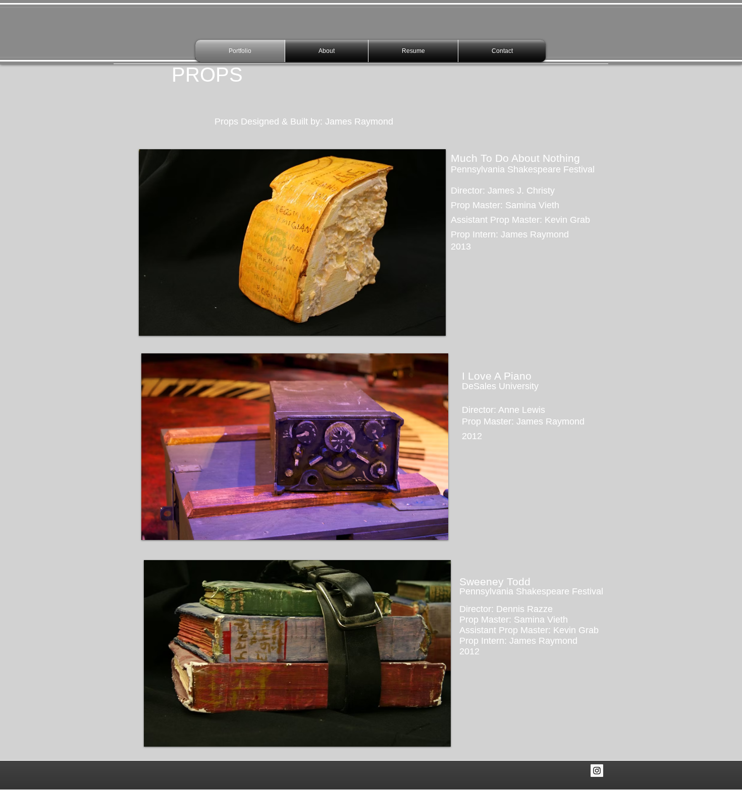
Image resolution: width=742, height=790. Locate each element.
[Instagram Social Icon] (597, 770)
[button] (292, 242)
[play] (424, 327)
